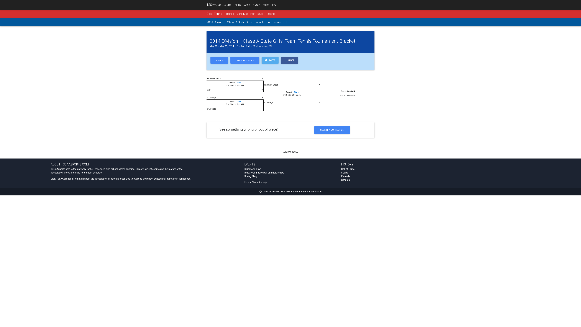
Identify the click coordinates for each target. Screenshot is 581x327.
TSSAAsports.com (219, 5)
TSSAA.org (61, 178)
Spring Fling (250, 176)
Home (238, 4)
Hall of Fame (269, 4)
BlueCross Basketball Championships (264, 172)
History (256, 4)
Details (219, 60)
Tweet (271, 60)
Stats (239, 83)
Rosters (230, 13)
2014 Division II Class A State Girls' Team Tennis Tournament (247, 22)
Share (290, 60)
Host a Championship (255, 182)
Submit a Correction (332, 130)
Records (270, 13)
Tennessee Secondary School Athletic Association (295, 191)
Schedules (242, 13)
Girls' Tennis (215, 14)
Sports (247, 4)
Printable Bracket (245, 60)
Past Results (257, 13)
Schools (345, 179)
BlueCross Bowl (252, 169)
